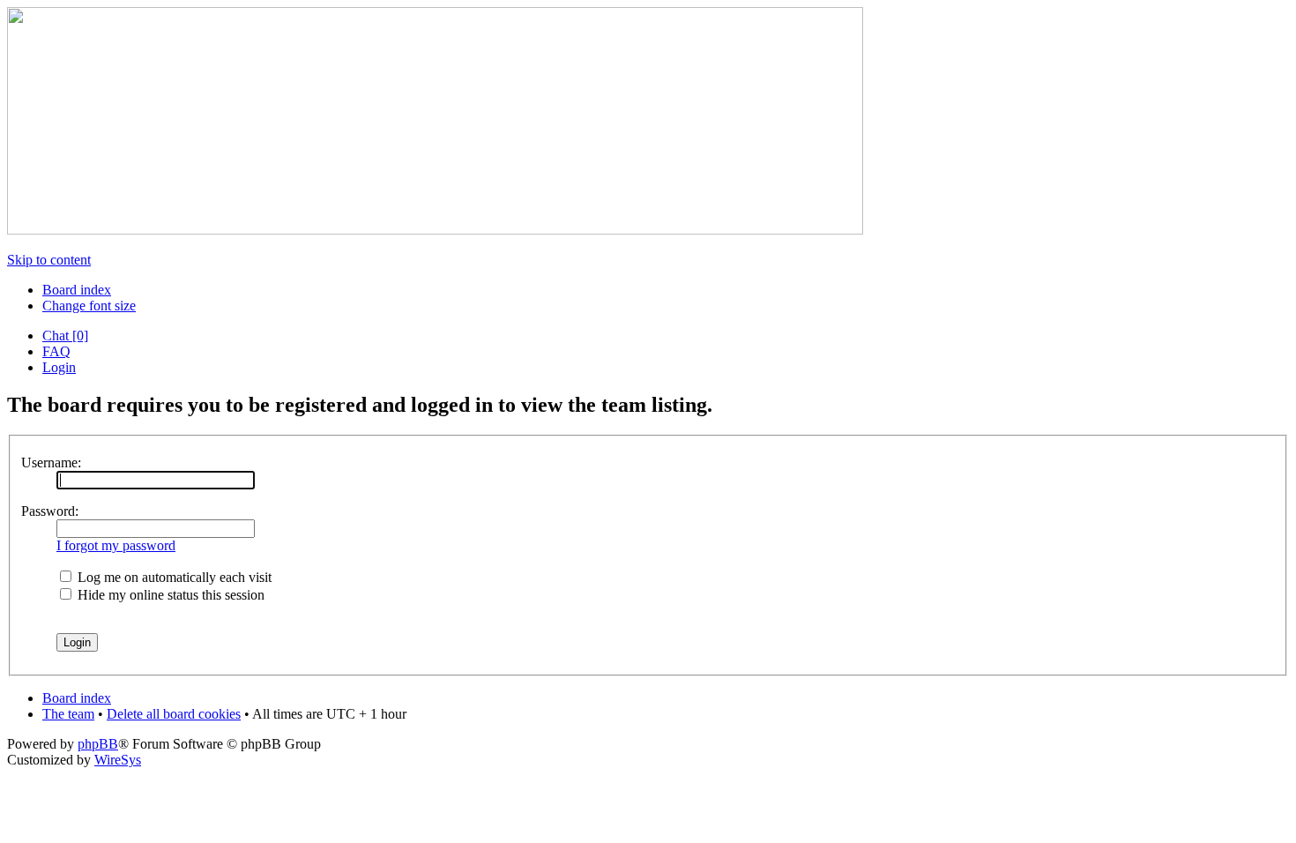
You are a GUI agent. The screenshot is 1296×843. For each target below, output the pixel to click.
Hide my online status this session (169, 594)
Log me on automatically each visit (173, 577)
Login (59, 367)
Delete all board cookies (174, 713)
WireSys (117, 759)
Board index (76, 289)
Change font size (89, 305)
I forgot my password (115, 545)
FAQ (56, 351)
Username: (51, 462)
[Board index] (435, 229)
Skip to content (49, 259)
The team (68, 713)
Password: (49, 511)
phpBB (98, 743)
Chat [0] (65, 335)
